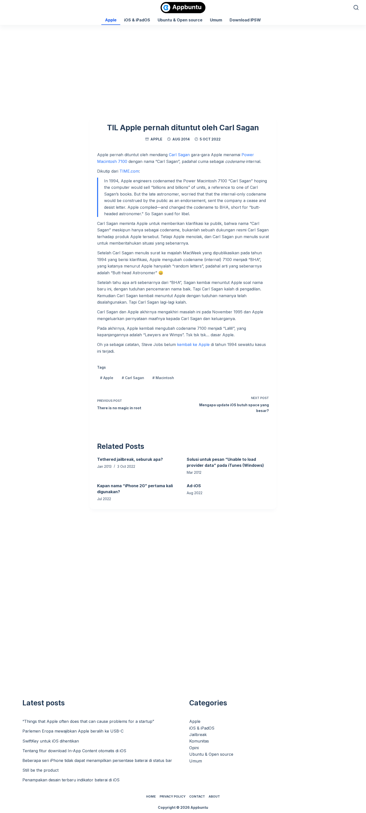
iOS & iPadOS (137, 19)
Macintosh (163, 378)
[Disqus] (183, 601)
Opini (194, 747)
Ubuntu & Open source (180, 19)
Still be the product (40, 770)
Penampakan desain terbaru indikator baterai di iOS (71, 779)
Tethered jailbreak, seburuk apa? (130, 459)
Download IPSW (245, 19)
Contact (197, 796)
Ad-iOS (194, 485)
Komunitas (199, 741)
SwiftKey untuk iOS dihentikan (50, 741)
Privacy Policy (172, 796)
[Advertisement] (183, 62)
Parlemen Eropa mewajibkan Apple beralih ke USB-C (72, 731)
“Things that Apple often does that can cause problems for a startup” (88, 721)
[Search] (356, 7)
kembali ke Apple (193, 344)
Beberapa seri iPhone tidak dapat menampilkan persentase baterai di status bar (97, 760)
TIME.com (129, 171)
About (214, 796)
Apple (111, 19)
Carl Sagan (179, 154)
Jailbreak (198, 734)
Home (151, 796)
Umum (216, 19)
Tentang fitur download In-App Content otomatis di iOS (74, 750)
